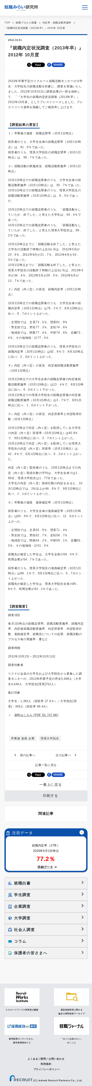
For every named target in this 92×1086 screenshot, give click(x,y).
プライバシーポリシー (46, 1069)
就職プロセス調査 (26, 22)
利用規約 (46, 1064)
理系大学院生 (50, 738)
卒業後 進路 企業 (23, 738)
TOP (7, 22)
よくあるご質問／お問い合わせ (46, 1058)
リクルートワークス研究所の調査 (22, 1010)
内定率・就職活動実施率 (56, 22)
